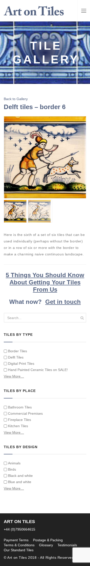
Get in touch (63, 301)
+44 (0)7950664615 (19, 529)
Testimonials (67, 545)
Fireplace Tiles (19, 420)
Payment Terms (16, 540)
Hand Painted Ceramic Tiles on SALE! (38, 370)
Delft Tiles (16, 357)
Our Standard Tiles (19, 550)
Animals (14, 463)
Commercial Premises (25, 413)
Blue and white (19, 482)
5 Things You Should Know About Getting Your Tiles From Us (45, 282)
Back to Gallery (16, 99)
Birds (12, 469)
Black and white (20, 476)
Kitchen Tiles (18, 426)
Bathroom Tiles (20, 407)
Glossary (46, 545)
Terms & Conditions (19, 545)
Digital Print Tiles (21, 364)
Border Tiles (17, 351)
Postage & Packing (48, 540)
